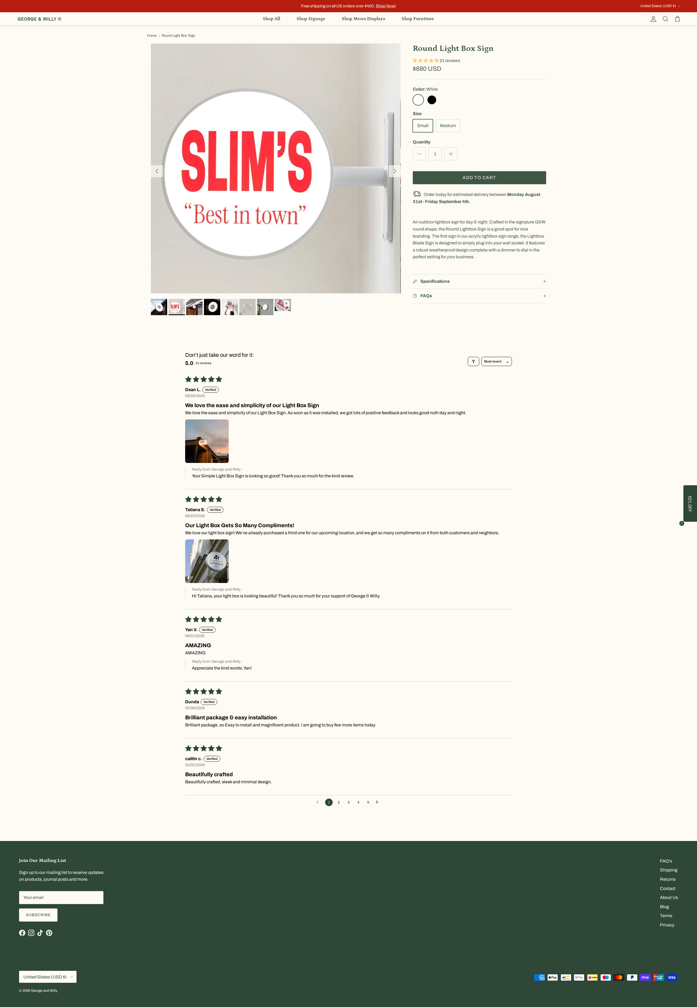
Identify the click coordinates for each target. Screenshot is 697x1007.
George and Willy (44, 991)
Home (152, 36)
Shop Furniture (418, 19)
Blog (664, 906)
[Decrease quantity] (419, 153)
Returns (667, 879)
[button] (426, 60)
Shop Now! (386, 6)
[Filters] (473, 361)
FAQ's (666, 861)
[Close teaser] (681, 523)
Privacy (667, 925)
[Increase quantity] (450, 153)
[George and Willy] (39, 19)
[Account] (652, 19)
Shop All (271, 19)
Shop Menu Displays (363, 19)
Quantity (421, 142)
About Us (669, 897)
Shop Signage (310, 19)
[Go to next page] (378, 802)
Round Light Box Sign (178, 36)
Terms (666, 915)
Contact (667, 888)
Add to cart (479, 177)
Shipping (668, 870)
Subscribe (38, 915)
